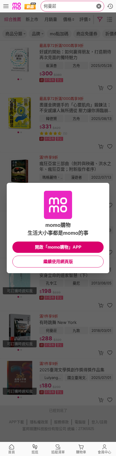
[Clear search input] (99, 6)
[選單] (6, 6)
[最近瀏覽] (110, 6)
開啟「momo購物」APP (58, 247)
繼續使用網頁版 (58, 261)
